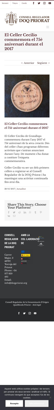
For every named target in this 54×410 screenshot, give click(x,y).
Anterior (29, 62)
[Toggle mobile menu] (48, 27)
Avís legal (37, 305)
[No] (50, 397)
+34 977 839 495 (10, 273)
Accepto (14, 403)
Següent (42, 62)
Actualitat (21, 189)
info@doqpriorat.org (15, 283)
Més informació (36, 403)
